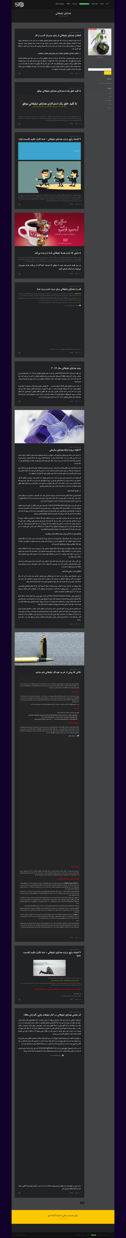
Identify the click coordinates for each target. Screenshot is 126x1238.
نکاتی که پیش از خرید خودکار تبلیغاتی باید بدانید (58, 672)
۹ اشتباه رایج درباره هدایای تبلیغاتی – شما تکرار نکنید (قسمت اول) (50, 139)
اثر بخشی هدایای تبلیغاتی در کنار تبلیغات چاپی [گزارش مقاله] (52, 1015)
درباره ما (74, 4)
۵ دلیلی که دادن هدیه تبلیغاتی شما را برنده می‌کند (58, 253)
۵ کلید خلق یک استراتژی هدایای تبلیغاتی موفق (59, 91)
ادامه (19, 73)
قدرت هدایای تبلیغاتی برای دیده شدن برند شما (59, 289)
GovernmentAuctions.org (58, 505)
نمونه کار (109, 107)
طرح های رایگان (59, 4)
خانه (107, 4)
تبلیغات (109, 93)
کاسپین (71, 32)
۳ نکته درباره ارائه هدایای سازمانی (65, 450)
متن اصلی (77, 382)
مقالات (68, 4)
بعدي (82, 1202)
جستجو (107, 72)
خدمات (102, 4)
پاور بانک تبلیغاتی (76, 544)
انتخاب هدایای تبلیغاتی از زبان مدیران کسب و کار (58, 35)
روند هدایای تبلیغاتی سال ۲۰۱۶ (66, 368)
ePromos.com (64, 373)
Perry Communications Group (60, 596)
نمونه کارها (95, 4)
